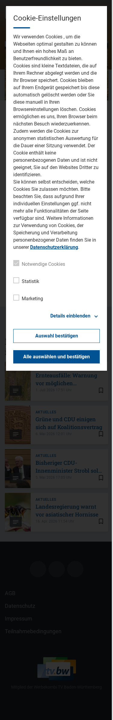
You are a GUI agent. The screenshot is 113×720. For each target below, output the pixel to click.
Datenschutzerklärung (54, 247)
